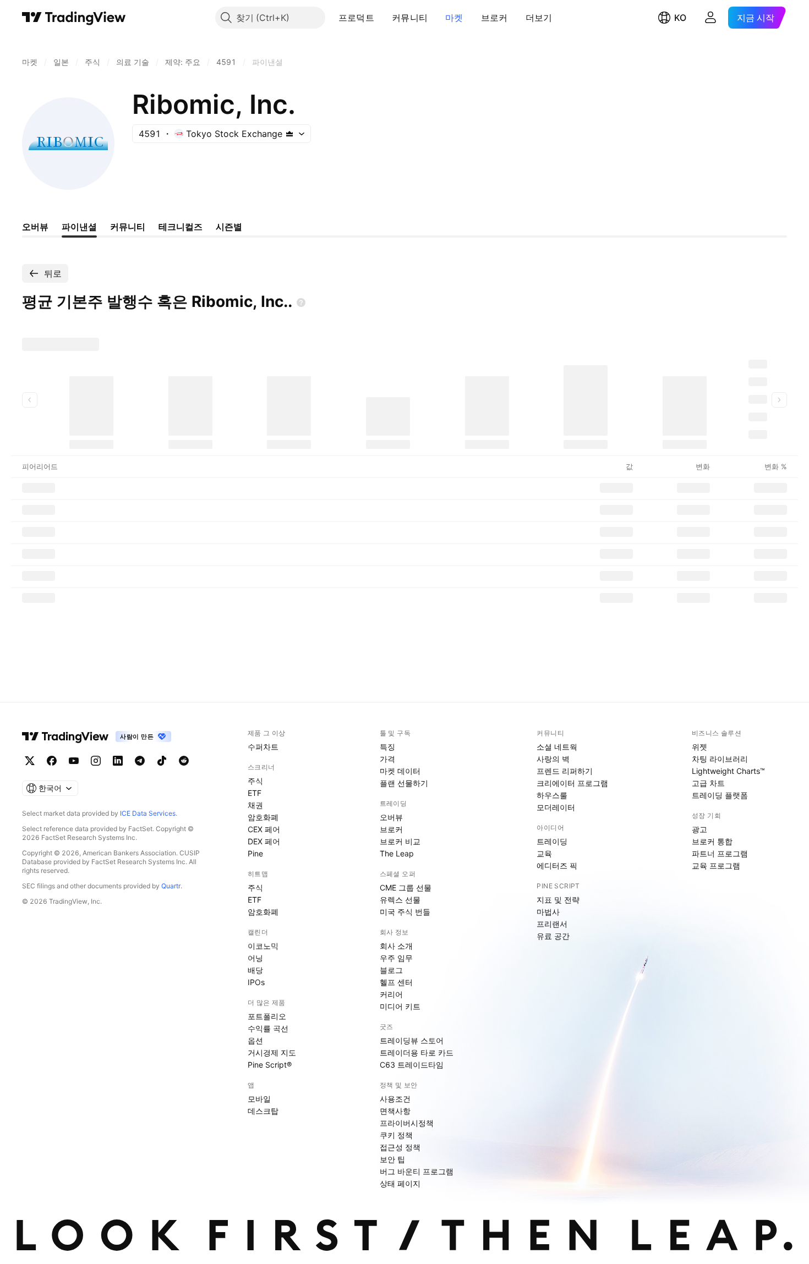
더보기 (539, 17)
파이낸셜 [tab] (79, 226)
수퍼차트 (263, 746)
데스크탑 (263, 1110)
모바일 (259, 1098)
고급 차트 (708, 783)
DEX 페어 (264, 841)
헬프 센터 (396, 982)
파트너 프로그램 (720, 853)
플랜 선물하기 (404, 783)
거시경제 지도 (272, 1052)
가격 (387, 758)
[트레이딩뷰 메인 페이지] (74, 17)
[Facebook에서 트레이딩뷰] (51, 760)
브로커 (494, 17)
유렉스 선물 (400, 899)
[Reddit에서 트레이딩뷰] (184, 760)
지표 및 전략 (558, 899)
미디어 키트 (400, 1006)
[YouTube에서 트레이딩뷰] (73, 760)
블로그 (391, 970)
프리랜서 (552, 923)
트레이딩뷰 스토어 (412, 1040)
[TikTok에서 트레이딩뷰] (162, 760)
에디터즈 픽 (557, 865)
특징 (387, 746)
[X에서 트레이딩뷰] (29, 760)
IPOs (256, 982)
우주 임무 (396, 958)
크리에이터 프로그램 (572, 783)
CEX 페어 (264, 829)
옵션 (255, 1040)
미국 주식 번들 (405, 911)
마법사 (548, 911)
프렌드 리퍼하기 (565, 771)
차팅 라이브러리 (720, 758)
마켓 (454, 17)
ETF (254, 793)
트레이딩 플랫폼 (720, 795)
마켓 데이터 (400, 771)
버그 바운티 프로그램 (416, 1171)
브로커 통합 (712, 841)
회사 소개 (396, 945)
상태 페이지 (400, 1183)
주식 (255, 780)
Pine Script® (270, 1064)
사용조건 (395, 1098)
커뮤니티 (410, 17)
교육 (544, 853)
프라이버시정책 (407, 1123)
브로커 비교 (400, 841)
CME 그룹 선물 (405, 887)
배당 (255, 970)
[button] (382, 18)
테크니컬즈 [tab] (180, 226)
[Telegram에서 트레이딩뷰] (139, 760)
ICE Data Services (148, 813)
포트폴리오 (267, 1016)
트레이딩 (552, 841)
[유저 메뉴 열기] (710, 18)
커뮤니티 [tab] (127, 226)
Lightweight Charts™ (728, 771)
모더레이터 (556, 807)
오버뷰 (391, 817)
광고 (699, 829)
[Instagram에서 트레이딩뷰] (95, 760)
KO (680, 17)
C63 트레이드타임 (412, 1064)
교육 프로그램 (716, 865)
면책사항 (395, 1110)
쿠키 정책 (396, 1135)
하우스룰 (552, 795)
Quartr (171, 886)
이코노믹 (263, 945)
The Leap (397, 853)
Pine (255, 853)
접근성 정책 (400, 1147)
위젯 (699, 746)
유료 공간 (553, 936)
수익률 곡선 (268, 1028)
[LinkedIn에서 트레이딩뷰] (117, 760)
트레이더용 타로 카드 (416, 1052)
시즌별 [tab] (229, 226)
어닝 (255, 958)
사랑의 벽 (553, 758)
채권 (255, 805)
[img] (289, 134)
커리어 (391, 994)
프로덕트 (356, 17)
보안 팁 (392, 1159)
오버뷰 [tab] (35, 226)
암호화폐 (263, 817)
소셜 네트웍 (557, 746)
